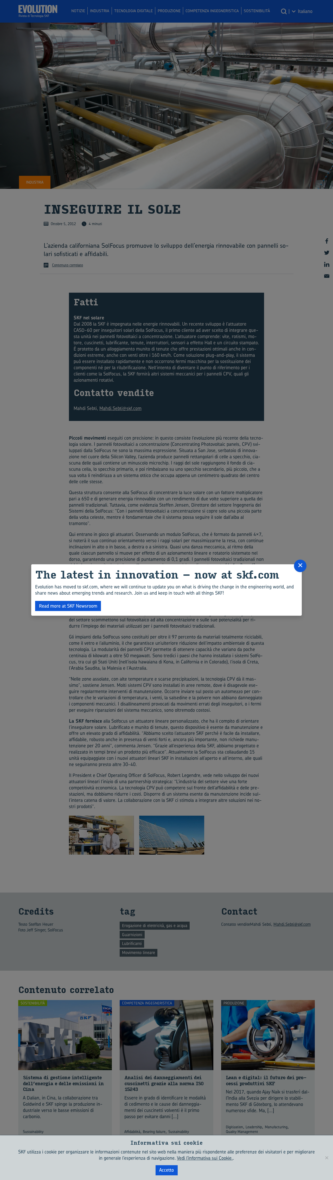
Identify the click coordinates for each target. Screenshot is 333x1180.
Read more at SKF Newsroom (68, 606)
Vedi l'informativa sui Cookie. (205, 1158)
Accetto (166, 1170)
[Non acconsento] (326, 1157)
